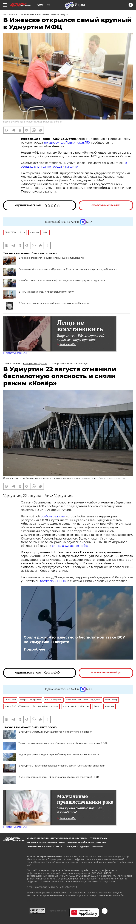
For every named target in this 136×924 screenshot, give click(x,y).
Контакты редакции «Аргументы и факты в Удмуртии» (57, 838)
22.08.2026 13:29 (11, 363)
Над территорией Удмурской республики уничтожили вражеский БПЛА (58, 754)
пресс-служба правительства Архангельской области (33, 121)
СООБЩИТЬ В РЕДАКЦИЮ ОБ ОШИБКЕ (84, 847)
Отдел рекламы (98, 838)
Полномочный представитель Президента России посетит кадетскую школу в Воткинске (68, 269)
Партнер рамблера (57, 911)
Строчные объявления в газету (44, 847)
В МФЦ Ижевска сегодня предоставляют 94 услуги (46, 291)
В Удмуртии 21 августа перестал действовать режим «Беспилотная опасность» (62, 765)
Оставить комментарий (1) (106, 205)
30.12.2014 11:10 (10, 14)
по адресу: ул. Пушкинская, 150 (67, 142)
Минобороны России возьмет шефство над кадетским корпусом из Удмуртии (61, 280)
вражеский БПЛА (53, 581)
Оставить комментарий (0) (106, 673)
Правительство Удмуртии (112, 478)
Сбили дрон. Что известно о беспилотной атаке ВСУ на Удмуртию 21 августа (74, 639)
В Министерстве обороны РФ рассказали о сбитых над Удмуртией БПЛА (58, 777)
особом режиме (53, 516)
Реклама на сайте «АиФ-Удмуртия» (86, 842)
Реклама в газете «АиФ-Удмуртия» (46, 842)
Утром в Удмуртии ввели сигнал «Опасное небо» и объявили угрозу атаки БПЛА (62, 743)
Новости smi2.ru (15, 353)
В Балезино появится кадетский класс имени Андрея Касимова (53, 303)
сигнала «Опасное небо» (70, 545)
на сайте (71, 166)
